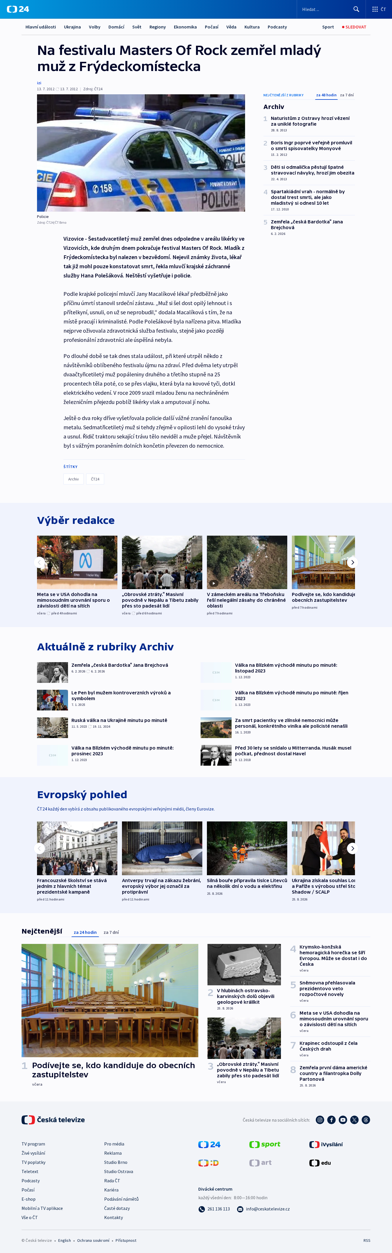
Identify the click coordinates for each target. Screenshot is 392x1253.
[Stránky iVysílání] (326, 1144)
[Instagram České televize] (320, 1119)
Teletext (30, 1171)
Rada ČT (112, 1180)
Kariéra (111, 1190)
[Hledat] (356, 9)
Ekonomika (185, 27)
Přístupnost (126, 1240)
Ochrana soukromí (93, 1240)
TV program (33, 1144)
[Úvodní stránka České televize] (54, 1119)
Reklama (113, 1153)
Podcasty (277, 27)
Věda (231, 27)
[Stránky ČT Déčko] (208, 1162)
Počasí (211, 27)
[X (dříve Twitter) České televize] (354, 1119)
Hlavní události (41, 27)
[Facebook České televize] (331, 1119)
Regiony (158, 27)
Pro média (114, 1144)
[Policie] (141, 153)
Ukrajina (72, 27)
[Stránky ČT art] (260, 1162)
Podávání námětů (121, 1199)
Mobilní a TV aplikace (42, 1208)
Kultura (252, 27)
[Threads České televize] (365, 1119)
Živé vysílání (33, 1153)
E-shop (29, 1199)
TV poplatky (33, 1162)
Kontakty (113, 1217)
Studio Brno (115, 1162)
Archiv (73, 479)
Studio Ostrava (118, 1171)
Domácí (116, 27)
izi (39, 82)
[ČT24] (18, 9)
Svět (136, 27)
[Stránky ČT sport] (264, 1144)
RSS (367, 1240)
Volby (94, 27)
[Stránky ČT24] (209, 1144)
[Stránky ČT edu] (320, 1162)
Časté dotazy (117, 1208)
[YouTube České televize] (343, 1119)
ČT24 (95, 479)
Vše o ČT (30, 1217)
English (64, 1240)
